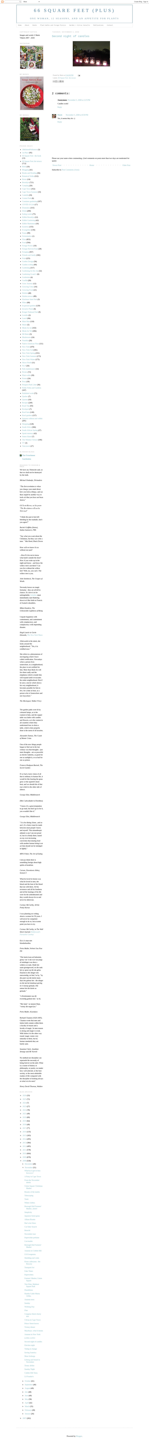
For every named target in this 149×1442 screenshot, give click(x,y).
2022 (25, 1110)
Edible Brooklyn (28, 217)
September (29, 1385)
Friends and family (29, 255)
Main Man (26, 321)
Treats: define (29, 1366)
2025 (25, 1099)
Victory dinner (29, 1327)
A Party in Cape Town (32, 1177)
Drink (24, 211)
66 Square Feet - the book (31, 156)
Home (19, 25)
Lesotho (25, 315)
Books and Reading (29, 173)
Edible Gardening (28, 220)
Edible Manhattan (28, 224)
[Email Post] (78, 75)
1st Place (25, 153)
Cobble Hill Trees (30, 1373)
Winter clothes (29, 1203)
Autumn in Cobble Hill (32, 1251)
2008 (25, 1161)
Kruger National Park (30, 312)
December (29, 1164)
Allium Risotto (29, 1219)
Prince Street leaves (31, 1323)
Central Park (26, 198)
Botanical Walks (28, 176)
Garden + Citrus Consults (79, 25)
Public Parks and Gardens (31, 388)
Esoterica (25, 227)
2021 (25, 1114)
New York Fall (27, 350)
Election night (29, 1345)
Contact (110, 25)
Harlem (25, 293)
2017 (25, 1128)
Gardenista (26, 277)
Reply (60, 107)
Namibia (25, 340)
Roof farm (26, 412)
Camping (25, 186)
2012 (25, 1146)
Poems (24, 378)
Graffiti (24, 280)
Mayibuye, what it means (33, 1331)
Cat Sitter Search (30, 1227)
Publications (98, 25)
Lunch (24, 318)
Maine (24, 325)
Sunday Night (29, 1369)
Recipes (25, 403)
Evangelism (26, 230)
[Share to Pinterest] (63, 81)
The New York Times (34, 635)
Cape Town (26, 189)
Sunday (27, 1303)
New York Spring (28, 353)
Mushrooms (26, 337)
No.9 (24, 366)
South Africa (26, 427)
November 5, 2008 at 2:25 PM (79, 100)
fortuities (33, 595)
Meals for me (27, 328)
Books (34, 25)
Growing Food (27, 290)
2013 (25, 1143)
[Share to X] (58, 81)
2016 (25, 1132)
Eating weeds (27, 214)
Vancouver (26, 446)
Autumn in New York (32, 1334)
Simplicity (28, 1212)
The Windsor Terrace (30, 440)
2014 (25, 1139)
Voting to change (30, 1349)
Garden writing (27, 265)
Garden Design (27, 261)
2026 (25, 1095)
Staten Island (27, 437)
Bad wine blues (30, 1223)
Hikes (24, 302)
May (27, 1399)
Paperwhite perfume (31, 1238)
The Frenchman (28, 455)
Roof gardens (27, 415)
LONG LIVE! (29, 1338)
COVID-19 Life (28, 205)
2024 (25, 1103)
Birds (24, 167)
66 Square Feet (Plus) (74, 10)
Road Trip (26, 406)
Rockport (25, 409)
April (27, 1403)
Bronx (24, 179)
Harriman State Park (29, 299)
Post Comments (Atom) (70, 170)
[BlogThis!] (56, 81)
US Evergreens (30, 1254)
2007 (25, 1418)
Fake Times (28, 1271)
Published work (28, 393)
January (28, 1414)
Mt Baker (25, 334)
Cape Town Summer (29, 192)
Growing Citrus (28, 287)
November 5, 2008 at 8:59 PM (77, 115)
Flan (26, 1310)
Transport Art (29, 1267)
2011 (25, 1150)
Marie (60, 115)
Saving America (30, 1353)
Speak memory (27, 433)
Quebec (25, 396)
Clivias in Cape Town (32, 1320)
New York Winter (28, 359)
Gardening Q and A (29, 274)
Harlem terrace (27, 296)
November (29, 1168)
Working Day (29, 1307)
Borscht (27, 1230)
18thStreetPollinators (29, 150)
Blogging (25, 170)
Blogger (79, 1436)
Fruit (24, 258)
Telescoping (28, 1196)
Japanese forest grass (32, 1216)
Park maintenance (28, 369)
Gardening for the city (30, 271)
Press (24, 382)
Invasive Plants (27, 309)
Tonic (26, 1199)
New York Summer (29, 356)
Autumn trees (29, 1300)
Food (24, 243)
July (26, 1392)
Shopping (25, 424)
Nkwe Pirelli (26, 363)
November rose (30, 1234)
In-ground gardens (29, 306)
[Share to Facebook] (60, 81)
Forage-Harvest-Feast (30, 249)
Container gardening (29, 201)
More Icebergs (29, 1356)
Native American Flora (30, 344)
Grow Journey (27, 284)
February (28, 1410)
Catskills (25, 195)
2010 (25, 1153)
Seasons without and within (32, 418)
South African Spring (30, 430)
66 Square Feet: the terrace (67, 78)
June (27, 1396)
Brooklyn (25, 182)
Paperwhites (28, 1275)
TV (23, 443)
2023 (25, 1106)
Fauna (24, 233)
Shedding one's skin (31, 1258)
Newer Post (56, 165)
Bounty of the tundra (32, 1192)
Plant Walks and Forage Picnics (53, 25)
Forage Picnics (27, 246)
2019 (25, 1121)
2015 (25, 1135)
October (28, 1381)
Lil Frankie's (29, 1376)
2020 (25, 1117)
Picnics (24, 372)
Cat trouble (28, 1241)
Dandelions (28, 1290)
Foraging (25, 252)
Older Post (126, 165)
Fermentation (27, 236)
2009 (25, 1157)
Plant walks (26, 375)
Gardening (26, 268)
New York (26, 347)
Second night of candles (70, 36)
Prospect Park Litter (29, 385)
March (27, 1406)
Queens (25, 400)
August (28, 1388)
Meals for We (27, 331)
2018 (25, 1124)
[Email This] (54, 81)
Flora (24, 239)
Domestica (26, 208)
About (27, 25)
